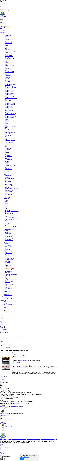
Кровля (6, 45)
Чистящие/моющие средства (9, 185)
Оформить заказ (3, 459)
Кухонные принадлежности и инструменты (11, 188)
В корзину (21, 355)
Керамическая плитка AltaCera (9, 91)
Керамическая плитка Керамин (9, 99)
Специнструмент (7, 286)
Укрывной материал (8, 254)
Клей (6, 138)
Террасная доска (7, 52)
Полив (6, 257)
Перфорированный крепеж (9, 205)
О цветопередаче (14, 371)
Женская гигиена (7, 177)
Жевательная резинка (8, 246)
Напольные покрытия (7, 50)
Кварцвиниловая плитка (9, 56)
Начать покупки (2, 32)
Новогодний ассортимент (9, 173)
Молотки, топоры (8, 239)
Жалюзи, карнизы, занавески (9, 72)
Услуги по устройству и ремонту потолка (11, 226)
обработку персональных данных (21, 335)
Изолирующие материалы (9, 39)
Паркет (6, 60)
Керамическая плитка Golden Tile (10, 103)
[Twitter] (7, 347)
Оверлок (5, 307)
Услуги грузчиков (6, 306)
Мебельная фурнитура (8, 160)
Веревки (6, 154)
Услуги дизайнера (8, 225)
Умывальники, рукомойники (9, 258)
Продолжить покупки (3, 458)
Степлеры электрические (9, 267)
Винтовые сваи (7, 36)
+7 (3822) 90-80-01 (3, 16)
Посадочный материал (8, 262)
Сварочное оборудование (9, 271)
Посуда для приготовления (9, 190)
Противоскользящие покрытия (9, 58)
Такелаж (6, 206)
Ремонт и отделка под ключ (8, 308)
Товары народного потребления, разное (11, 165)
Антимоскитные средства (9, 186)
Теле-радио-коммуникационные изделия (11, 121)
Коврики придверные (8, 55)
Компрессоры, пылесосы (9, 83)
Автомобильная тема (7, 76)
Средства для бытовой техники (10, 178)
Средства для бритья (8, 180)
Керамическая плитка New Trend (10, 92)
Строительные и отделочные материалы (9, 34)
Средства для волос (8, 181)
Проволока (7, 46)
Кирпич (6, 44)
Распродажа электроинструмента (10, 268)
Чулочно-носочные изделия (9, 167)
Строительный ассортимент (9, 110)
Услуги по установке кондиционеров (10, 228)
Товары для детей (8, 155)
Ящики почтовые (7, 261)
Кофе (6, 244)
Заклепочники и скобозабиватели (10, 235)
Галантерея (7, 152)
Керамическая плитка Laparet (9, 117)
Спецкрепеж (7, 204)
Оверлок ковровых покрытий (9, 229)
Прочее (6, 224)
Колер (6, 146)
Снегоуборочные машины (9, 273)
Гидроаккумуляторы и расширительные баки (11, 211)
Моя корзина (2, 326)
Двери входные (7, 149)
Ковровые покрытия (8, 54)
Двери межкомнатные (8, 148)
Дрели (6, 283)
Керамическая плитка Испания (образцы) (11, 113)
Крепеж (6, 203)
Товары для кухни (6, 187)
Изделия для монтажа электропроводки (11, 122)
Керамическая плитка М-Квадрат (10, 88)
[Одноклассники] (8, 347)
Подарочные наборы (8, 175)
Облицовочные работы (8, 227)
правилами (28, 335)
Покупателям (4, 290)
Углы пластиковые (8, 75)
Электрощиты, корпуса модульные (10, 126)
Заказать (2, 11)
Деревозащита (7, 144)
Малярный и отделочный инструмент (10, 238)
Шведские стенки (8, 265)
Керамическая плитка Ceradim (9, 93)
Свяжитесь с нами (4, 329)
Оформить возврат (6, 294)
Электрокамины (7, 130)
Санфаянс (6, 62)
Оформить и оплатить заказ (8, 295)
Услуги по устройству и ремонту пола (10, 218)
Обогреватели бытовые (8, 118)
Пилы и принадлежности (9, 240)
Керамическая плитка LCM (9, 86)
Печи (6, 252)
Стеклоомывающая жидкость (9, 79)
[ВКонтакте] (6, 347)
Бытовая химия (6, 174)
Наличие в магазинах (3, 379)
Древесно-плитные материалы (9, 38)
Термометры (7, 164)
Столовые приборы (8, 195)
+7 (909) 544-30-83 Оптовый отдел (5, 27)
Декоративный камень (8, 106)
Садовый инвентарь (8, 266)
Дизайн (5, 310)
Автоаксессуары (7, 77)
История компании (6, 302)
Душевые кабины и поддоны (9, 65)
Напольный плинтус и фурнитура (10, 57)
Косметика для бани (8, 133)
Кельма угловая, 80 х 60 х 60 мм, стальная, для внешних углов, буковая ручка (11, 406)
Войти (1, 321)
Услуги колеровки (8, 223)
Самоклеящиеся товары (8, 166)
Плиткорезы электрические (9, 281)
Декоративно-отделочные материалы (9, 69)
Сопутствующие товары (7, 242)
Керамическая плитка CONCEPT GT (10, 51)
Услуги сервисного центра (7, 215)
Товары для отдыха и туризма (9, 259)
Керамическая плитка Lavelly (9, 96)
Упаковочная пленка (8, 171)
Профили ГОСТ (7, 74)
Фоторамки (7, 162)
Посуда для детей (7, 193)
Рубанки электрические (8, 280)
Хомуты (6, 207)
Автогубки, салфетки (8, 81)
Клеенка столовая (8, 151)
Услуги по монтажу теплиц (9, 222)
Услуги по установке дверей (9, 217)
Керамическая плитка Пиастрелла (10, 114)
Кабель (6, 127)
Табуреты (6, 172)
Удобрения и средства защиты (9, 255)
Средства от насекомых (8, 184)
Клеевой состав (55, 352)
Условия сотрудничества (7, 299)
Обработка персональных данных (5, 446)
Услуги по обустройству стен (9, 219)
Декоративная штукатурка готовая (10, 140)
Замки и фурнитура (8, 147)
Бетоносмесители (7, 270)
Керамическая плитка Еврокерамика (10, 89)
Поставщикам (4, 296)
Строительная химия (8, 141)
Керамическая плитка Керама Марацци (11, 98)
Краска (6, 145)
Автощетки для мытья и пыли (9, 82)
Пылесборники (7, 168)
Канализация (7, 212)
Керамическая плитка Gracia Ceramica (10, 102)
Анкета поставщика (7, 297)
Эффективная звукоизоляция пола (7, 426)
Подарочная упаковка (8, 156)
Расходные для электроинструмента (10, 269)
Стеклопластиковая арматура (9, 47)
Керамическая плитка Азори (9, 107)
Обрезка (6, 220)
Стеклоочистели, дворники (9, 80)
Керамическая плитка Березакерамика (10, 101)
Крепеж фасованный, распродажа (10, 199)
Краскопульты (7, 282)
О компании (4, 300)
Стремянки (7, 161)
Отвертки (6, 232)
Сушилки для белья (8, 158)
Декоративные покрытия (9, 142)
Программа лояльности (7, 291)
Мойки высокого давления (9, 288)
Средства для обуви (8, 182)
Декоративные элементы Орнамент (10, 105)
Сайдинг (6, 48)
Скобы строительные (8, 202)
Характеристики (4, 376)
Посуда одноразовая (8, 189)
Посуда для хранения (8, 194)
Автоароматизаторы (8, 85)
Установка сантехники (7, 309)
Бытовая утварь (7, 153)
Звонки (6, 119)
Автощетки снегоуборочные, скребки (10, 84)
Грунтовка (6, 143)
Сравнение (2, 453)
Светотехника (7, 125)
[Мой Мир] (9, 347)
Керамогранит (7, 97)
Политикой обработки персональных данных (27, 456)
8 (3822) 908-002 (2, 30)
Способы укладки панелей (6, 431)
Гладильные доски (8, 163)
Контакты (1, 445)
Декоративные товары (8, 253)
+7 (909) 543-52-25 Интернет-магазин (5, 26)
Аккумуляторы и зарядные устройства (11, 279)
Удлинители (7, 124)
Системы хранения (8, 170)
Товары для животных (8, 159)
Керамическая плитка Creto (9, 94)
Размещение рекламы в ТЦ (8, 298)
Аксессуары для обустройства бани (10, 134)
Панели (6, 70)
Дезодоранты (7, 176)
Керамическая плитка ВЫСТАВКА (10, 87)
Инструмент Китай (8, 231)
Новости (5, 301)
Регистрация (2, 452)
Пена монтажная (7, 139)
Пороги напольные (8, 59)
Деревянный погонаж (8, 42)
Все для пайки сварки (8, 236)
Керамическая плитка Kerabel (9, 90)
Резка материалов (6, 312)
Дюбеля (6, 201)
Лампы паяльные (7, 272)
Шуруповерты (7, 275)
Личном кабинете (24, 360)
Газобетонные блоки (8, 35)
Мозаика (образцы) (8, 112)
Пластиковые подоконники (9, 41)
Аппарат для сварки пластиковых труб (11, 274)
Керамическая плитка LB (9, 109)
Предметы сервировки (8, 191)
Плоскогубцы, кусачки (8, 233)
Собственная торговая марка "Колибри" (9, 304)
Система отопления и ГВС (9, 213)
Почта (1, 28)
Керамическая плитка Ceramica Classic (10, 115)
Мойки (6, 67)
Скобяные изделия (6, 198)
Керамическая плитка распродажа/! (10, 116)
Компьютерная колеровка (7, 311)
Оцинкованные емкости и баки (9, 251)
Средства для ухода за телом (9, 183)
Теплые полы (7, 120)
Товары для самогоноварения (9, 264)
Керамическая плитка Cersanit (9, 111)
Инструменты (6, 230)
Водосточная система (8, 49)
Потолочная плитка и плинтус (9, 71)
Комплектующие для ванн (9, 68)
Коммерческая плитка (8, 100)
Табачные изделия (8, 245)
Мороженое (7, 243)
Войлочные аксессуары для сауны (10, 132)
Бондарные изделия (8, 135)
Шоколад (6, 248)
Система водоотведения (8, 210)
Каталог (3, 318)
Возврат (1, 443)
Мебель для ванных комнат (9, 63)
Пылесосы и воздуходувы (9, 284)
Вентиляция (7, 123)
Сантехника (5, 61)
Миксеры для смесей (8, 287)
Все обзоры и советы (3, 423)
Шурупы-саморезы (8, 208)
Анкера (6, 200)
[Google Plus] (10, 347)
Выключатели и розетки (8, 128)
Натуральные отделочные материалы (10, 73)
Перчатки (6, 237)
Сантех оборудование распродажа (10, 209)
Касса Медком (7, 249)
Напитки (6, 247)
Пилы (6, 277)
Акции (3, 289)
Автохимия (7, 78)
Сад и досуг (5, 250)
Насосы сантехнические (8, 214)
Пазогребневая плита (8, 43)
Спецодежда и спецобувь (9, 241)
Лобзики (6, 278)
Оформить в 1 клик (16, 356)
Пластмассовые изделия (8, 169)
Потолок (6, 40)
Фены (6, 285)
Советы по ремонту (6, 293)
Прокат (6, 216)
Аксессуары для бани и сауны (8, 131)
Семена (6, 256)
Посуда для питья (7, 197)
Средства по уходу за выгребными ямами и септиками (13, 260)
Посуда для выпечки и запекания (10, 196)
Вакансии (5, 303)
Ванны (6, 64)
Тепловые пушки (7, 129)
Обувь (6, 136)
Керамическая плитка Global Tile (10, 104)
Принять (22, 458)
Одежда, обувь (7, 157)
